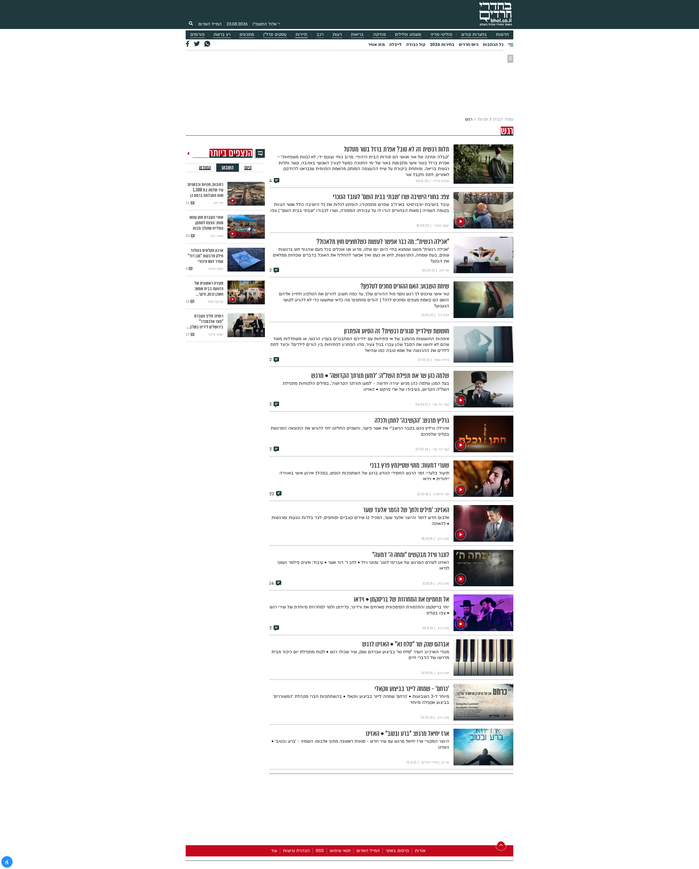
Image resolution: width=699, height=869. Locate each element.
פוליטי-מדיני (441, 34)
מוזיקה (379, 34)
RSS (320, 851)
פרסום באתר (397, 851)
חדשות (502, 34)
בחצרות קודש (474, 34)
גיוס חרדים (468, 45)
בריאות (357, 34)
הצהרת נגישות (296, 851)
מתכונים (246, 34)
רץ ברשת (222, 34)
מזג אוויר (376, 45)
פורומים (197, 34)
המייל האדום (210, 24)
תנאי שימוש (340, 851)
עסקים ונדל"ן (274, 34)
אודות (420, 851)
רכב (320, 34)
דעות (337, 34)
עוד (274, 851)
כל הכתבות (493, 45)
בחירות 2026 (442, 45)
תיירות (301, 34)
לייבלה (395, 45)
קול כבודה (415, 45)
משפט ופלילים (408, 34)
